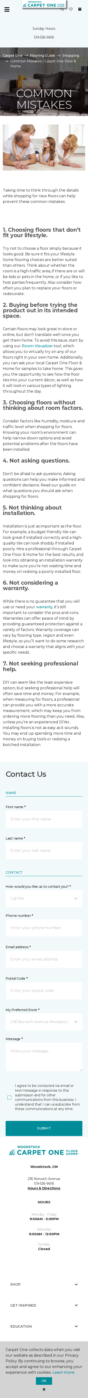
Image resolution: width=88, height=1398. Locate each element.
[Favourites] (70, 9)
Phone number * (19, 915)
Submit (44, 1128)
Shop (15, 1284)
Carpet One (13, 55)
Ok (44, 1381)
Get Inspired (23, 1305)
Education (21, 1326)
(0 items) (79, 9)
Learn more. (63, 1372)
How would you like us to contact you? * (38, 886)
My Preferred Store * (22, 1010)
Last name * (15, 838)
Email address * (18, 947)
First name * (16, 807)
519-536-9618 (44, 37)
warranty (44, 607)
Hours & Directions (44, 1188)
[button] (62, 9)
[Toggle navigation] (7, 9)
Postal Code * (16, 978)
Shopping (70, 55)
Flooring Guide (42, 55)
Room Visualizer (37, 346)
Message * (14, 1039)
